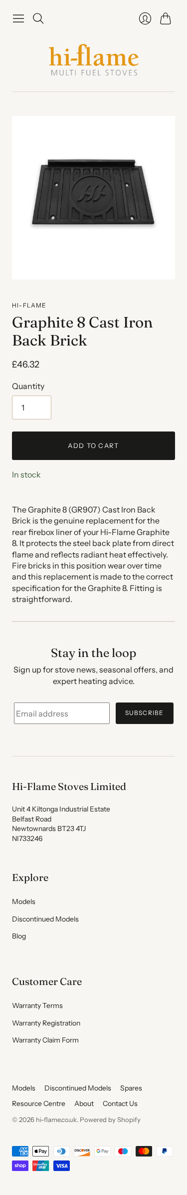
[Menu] (18, 18)
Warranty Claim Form (45, 1040)
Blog (19, 936)
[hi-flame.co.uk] (94, 60)
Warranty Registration (46, 1023)
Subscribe (144, 712)
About (84, 1103)
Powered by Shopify (110, 1120)
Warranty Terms (37, 1005)
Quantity (28, 386)
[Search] (38, 18)
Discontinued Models (45, 919)
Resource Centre (38, 1103)
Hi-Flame (29, 305)
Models (23, 901)
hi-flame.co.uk (56, 1120)
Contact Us (120, 1103)
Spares (131, 1088)
